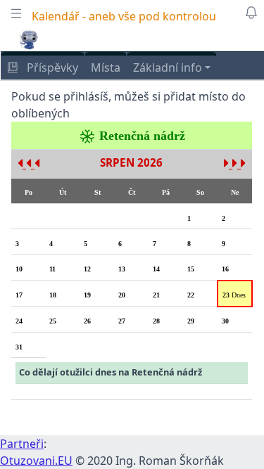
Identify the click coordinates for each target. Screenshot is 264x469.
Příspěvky (51, 67)
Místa (105, 67)
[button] (29, 39)
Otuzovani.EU (36, 460)
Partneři (22, 443)
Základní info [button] (167, 67)
